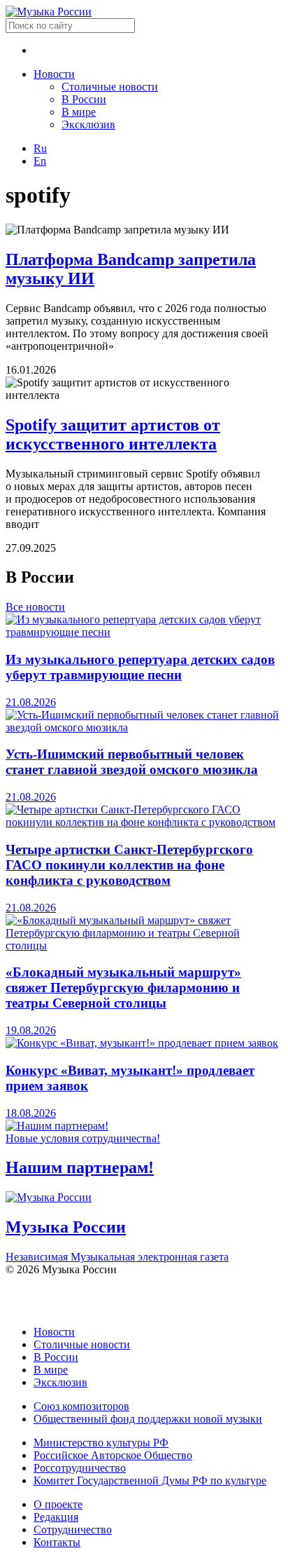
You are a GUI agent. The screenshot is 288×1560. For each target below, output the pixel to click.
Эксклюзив (88, 124)
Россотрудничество (80, 1468)
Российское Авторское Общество (113, 1455)
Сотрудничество (73, 1529)
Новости (54, 74)
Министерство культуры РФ (101, 1443)
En (40, 161)
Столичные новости (110, 87)
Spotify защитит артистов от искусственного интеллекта (113, 434)
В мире (79, 112)
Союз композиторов (81, 1406)
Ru (40, 148)
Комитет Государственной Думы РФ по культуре (150, 1480)
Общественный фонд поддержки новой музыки (148, 1419)
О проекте (58, 1504)
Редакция (56, 1517)
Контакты (57, 1542)
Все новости (35, 607)
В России (84, 99)
